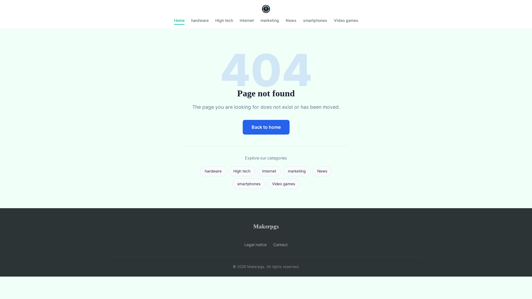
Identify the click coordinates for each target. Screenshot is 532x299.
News (291, 20)
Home (179, 20)
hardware (200, 20)
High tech (224, 20)
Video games (346, 20)
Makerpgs (266, 226)
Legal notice (255, 244)
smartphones (315, 20)
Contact (280, 244)
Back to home (266, 127)
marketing (269, 20)
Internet (247, 20)
